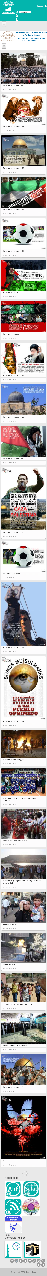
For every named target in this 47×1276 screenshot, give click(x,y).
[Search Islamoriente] (17, 12)
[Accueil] (8, 7)
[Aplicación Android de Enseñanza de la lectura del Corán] (13, 1189)
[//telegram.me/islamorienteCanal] (16, 1261)
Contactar (40, 6)
